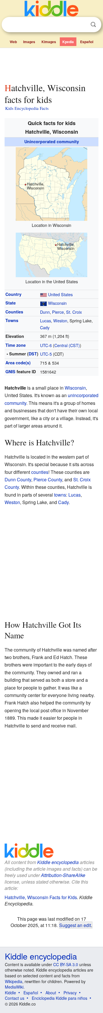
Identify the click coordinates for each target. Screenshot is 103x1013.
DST (33, 354)
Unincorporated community (51, 141)
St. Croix (74, 312)
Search (93, 24)
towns (60, 494)
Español (86, 41)
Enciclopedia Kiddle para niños (59, 998)
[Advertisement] (51, 64)
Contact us (14, 998)
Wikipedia (13, 981)
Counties (14, 312)
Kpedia (68, 41)
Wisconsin (57, 303)
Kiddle (10, 992)
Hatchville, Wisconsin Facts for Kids (41, 897)
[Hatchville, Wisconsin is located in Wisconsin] (51, 183)
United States (60, 294)
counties (39, 472)
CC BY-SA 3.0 (65, 964)
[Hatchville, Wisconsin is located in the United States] (51, 254)
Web (13, 41)
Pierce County (47, 479)
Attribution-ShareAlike (63, 875)
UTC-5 (46, 354)
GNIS (10, 371)
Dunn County (18, 479)
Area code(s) (18, 362)
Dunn (45, 312)
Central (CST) (67, 345)
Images (29, 41)
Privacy (70, 992)
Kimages (48, 41)
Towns (11, 320)
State (10, 303)
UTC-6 (46, 345)
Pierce (58, 312)
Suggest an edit (75, 925)
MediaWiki (14, 987)
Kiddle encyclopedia (58, 862)
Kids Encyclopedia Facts (27, 108)
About (50, 992)
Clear (81, 25)
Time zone (15, 345)
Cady (44, 327)
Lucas (45, 320)
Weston (60, 320)
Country (13, 294)
